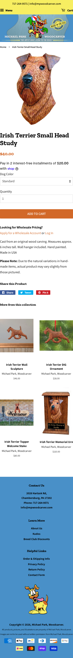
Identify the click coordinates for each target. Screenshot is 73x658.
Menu (8, 10)
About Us (36, 528)
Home (3, 46)
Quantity (6, 191)
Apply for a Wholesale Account (20, 233)
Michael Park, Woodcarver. (48, 624)
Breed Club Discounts (37, 539)
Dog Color (6, 174)
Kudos (36, 534)
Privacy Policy (36, 564)
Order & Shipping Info (36, 558)
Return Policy (36, 569)
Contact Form (36, 575)
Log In (49, 233)
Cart (70, 10)
